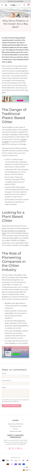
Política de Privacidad (15, 426)
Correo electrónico (6, 380)
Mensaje (4, 387)
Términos (15, 429)
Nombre (4, 373)
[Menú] (2, 5)
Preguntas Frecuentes (15, 431)
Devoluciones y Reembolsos (15, 424)
